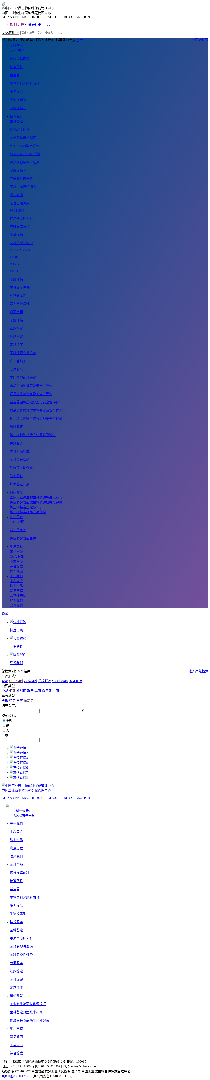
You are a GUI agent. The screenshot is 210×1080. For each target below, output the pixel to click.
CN (48, 24)
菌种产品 (16, 46)
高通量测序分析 (21, 938)
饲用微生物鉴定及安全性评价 (31, 394)
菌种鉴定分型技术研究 (26, 1012)
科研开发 (16, 492)
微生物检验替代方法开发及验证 (33, 435)
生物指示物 (18, 100)
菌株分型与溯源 (21, 946)
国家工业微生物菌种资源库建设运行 (36, 497)
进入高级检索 (198, 671)
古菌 (55, 691)
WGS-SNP (17, 210)
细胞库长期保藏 (21, 468)
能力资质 (16, 586)
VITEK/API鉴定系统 (24, 146)
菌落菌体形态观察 (23, 137)
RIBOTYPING (20, 250)
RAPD (14, 264)
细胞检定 (16, 336)
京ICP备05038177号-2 (17, 1076)
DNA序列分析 (20, 129)
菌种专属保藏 (20, 451)
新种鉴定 (16, 427)
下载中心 (16, 561)
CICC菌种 (16, 681)
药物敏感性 (18, 295)
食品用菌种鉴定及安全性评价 (31, 386)
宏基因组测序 (20, 203)
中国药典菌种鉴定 (23, 377)
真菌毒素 (16, 312)
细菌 (12, 691)
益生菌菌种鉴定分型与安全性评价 (34, 402)
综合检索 (16, 566)
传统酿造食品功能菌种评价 (29, 1020)
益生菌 (15, 75)
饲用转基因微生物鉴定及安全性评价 (36, 418)
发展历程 (16, 591)
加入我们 (16, 600)
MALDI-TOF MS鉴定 (25, 154)
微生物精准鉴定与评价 (26, 507)
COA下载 (17, 556)
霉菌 (37, 691)
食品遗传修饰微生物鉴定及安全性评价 (38, 410)
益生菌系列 (18, 530)
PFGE (14, 257)
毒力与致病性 (20, 304)
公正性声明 (18, 596)
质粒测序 (16, 195)
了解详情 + (18, 108)
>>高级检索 (200, 39)
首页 (79, 41)
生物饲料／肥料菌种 (24, 83)
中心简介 (16, 581)
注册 (38, 24)
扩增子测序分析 (21, 218)
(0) (26, 24)
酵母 (30, 691)
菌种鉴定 (16, 930)
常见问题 (16, 551)
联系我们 (16, 605)
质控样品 (16, 92)
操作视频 (16, 571)
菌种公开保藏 (20, 459)
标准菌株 (16, 67)
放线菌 (21, 691)
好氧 (12, 701)
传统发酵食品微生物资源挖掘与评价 (36, 502)
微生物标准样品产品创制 (28, 512)
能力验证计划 (20, 484)
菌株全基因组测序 (23, 187)
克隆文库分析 (20, 226)
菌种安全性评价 (21, 955)
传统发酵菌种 (20, 59)
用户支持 (16, 546)
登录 (31, 24)
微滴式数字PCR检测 (24, 162)
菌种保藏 (16, 979)
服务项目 (75, 681)
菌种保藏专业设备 (23, 353)
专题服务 (16, 963)
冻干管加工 (18, 361)
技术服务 (16, 116)
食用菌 (47, 691)
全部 (5, 681)
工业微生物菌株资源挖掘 (28, 1004)
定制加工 (16, 987)
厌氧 (20, 701)
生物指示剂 (18, 914)
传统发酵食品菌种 (23, 538)
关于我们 (16, 576)
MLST (14, 271)
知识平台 (16, 517)
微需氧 (29, 701)
